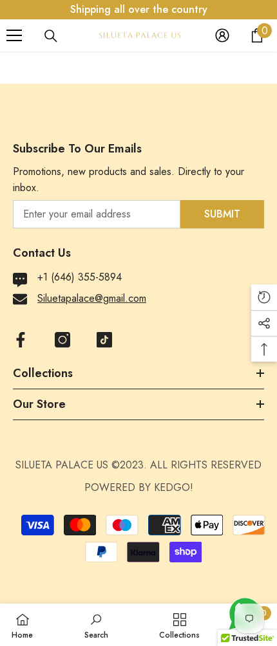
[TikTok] (104, 340)
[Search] (51, 36)
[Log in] (222, 35)
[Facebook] (21, 340)
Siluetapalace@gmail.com (91, 298)
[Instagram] (62, 340)
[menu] (14, 35)
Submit (222, 214)
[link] (96, 624)
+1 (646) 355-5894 (79, 277)
